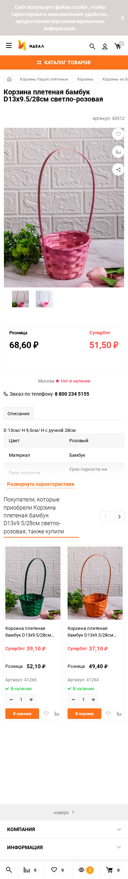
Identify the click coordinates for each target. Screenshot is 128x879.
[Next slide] (119, 516)
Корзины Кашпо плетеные (44, 79)
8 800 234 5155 (72, 393)
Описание (18, 413)
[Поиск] (92, 45)
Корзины (85, 79)
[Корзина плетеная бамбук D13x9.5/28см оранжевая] (95, 583)
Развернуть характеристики (40, 483)
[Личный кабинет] (104, 45)
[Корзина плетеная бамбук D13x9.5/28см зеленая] (32, 583)
